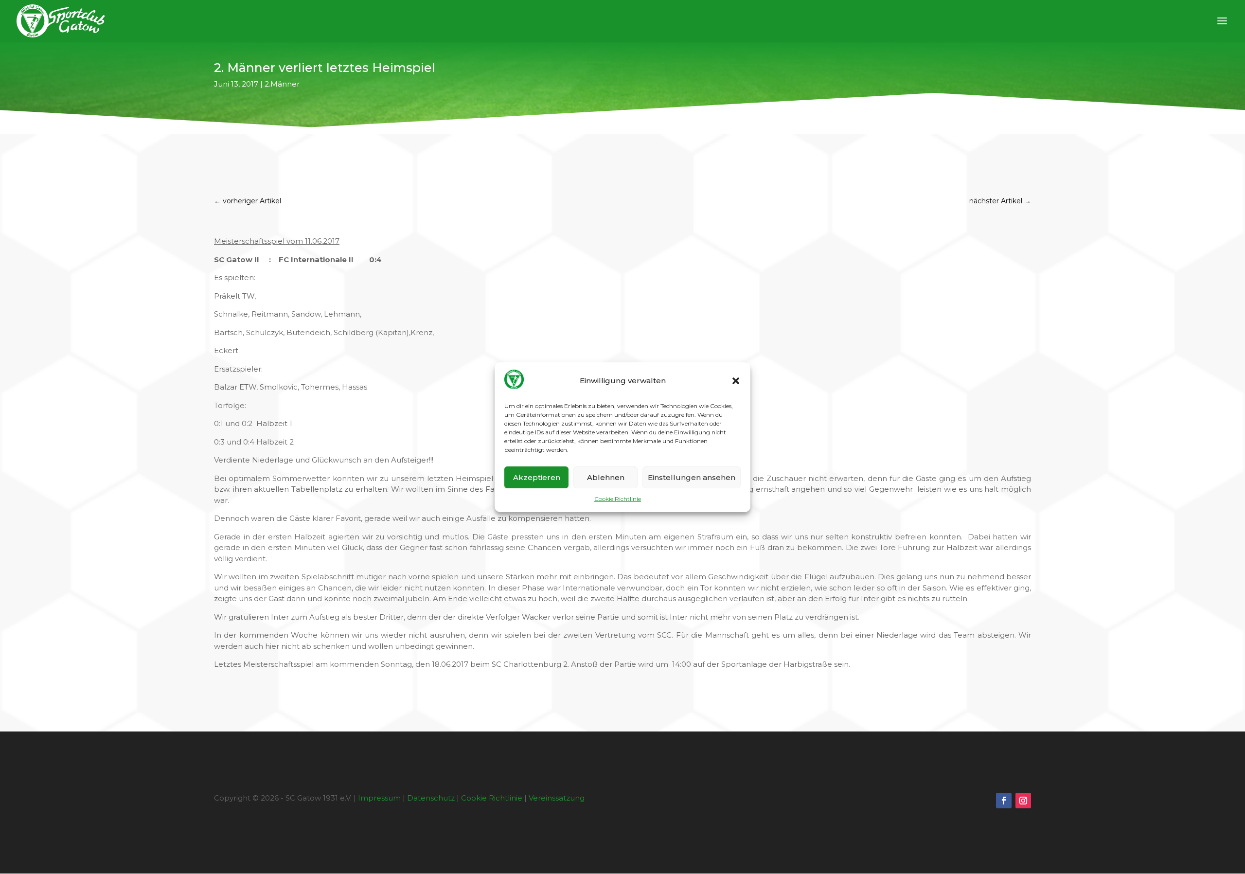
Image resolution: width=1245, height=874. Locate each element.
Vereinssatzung (557, 798)
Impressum (379, 798)
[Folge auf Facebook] (1004, 800)
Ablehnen (605, 477)
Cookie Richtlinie (617, 498)
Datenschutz (431, 798)
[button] (736, 381)
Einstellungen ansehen (691, 477)
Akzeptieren (536, 477)
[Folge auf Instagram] (1023, 800)
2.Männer (282, 84)
